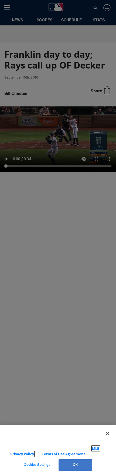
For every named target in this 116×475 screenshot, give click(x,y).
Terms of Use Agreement (58, 454)
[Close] (107, 439)
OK (75, 465)
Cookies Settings (37, 465)
